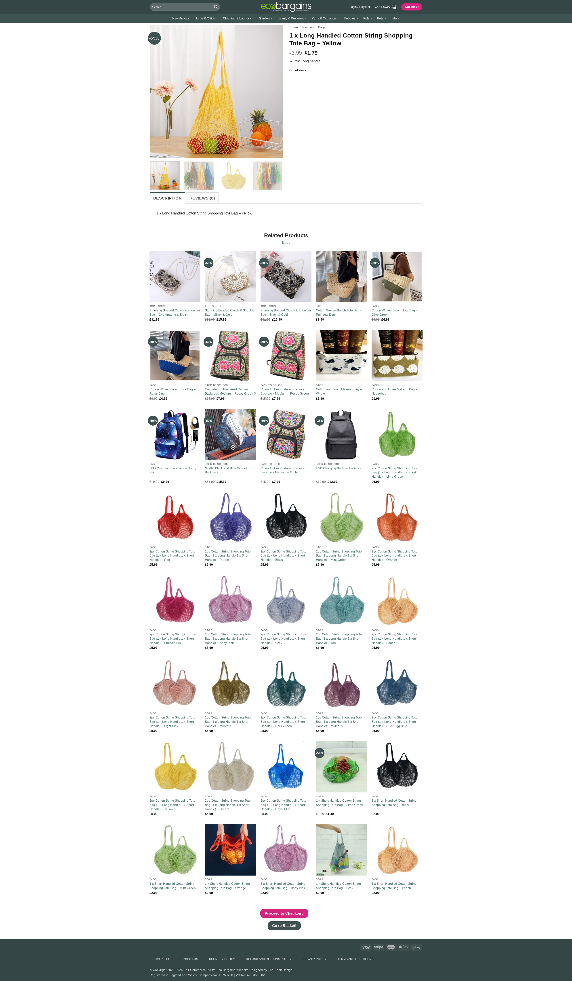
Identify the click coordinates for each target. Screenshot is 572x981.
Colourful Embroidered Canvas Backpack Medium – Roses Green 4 (286, 391)
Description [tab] (167, 198)
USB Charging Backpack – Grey (338, 468)
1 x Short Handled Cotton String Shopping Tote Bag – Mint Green (172, 886)
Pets (380, 18)
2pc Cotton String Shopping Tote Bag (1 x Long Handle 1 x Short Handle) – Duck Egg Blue (394, 721)
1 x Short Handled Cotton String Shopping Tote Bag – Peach (394, 886)
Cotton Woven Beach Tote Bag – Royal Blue (172, 391)
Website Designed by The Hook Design (264, 970)
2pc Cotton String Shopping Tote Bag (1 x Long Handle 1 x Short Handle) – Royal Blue (283, 805)
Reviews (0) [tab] (202, 198)
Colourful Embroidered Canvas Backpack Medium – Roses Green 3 (230, 391)
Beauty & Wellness (291, 18)
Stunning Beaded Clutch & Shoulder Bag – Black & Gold (286, 312)
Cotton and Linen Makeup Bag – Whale (339, 391)
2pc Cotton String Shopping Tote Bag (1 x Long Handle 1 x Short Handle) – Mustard (228, 721)
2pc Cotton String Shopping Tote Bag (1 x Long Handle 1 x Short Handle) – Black (283, 555)
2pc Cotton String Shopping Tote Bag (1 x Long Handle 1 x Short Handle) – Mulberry (339, 721)
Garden (264, 18)
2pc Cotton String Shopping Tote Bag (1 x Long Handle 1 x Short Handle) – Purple (228, 555)
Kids (366, 18)
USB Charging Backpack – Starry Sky (172, 470)
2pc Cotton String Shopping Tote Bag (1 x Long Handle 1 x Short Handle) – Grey (283, 638)
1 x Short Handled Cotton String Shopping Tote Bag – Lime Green (339, 803)
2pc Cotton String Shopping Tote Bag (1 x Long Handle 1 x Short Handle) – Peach (394, 638)
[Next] (274, 91)
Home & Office (205, 18)
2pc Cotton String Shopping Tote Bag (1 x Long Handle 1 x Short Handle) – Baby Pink (228, 638)
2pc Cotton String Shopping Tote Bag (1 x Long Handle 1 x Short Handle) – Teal (339, 638)
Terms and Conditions (355, 959)
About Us (190, 959)
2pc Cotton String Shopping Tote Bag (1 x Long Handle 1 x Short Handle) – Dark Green (283, 721)
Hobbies (349, 18)
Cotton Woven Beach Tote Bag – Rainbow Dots (339, 312)
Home (293, 27)
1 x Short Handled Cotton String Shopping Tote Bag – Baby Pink (283, 886)
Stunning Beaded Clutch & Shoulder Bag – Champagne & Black (174, 312)
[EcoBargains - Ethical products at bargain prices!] (286, 7)
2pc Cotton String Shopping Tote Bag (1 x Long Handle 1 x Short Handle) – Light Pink (172, 721)
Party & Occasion (324, 18)
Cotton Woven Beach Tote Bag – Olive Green (395, 312)
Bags (321, 27)
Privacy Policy (315, 959)
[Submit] (216, 7)
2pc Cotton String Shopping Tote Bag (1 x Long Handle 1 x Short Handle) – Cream (228, 805)
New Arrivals (181, 18)
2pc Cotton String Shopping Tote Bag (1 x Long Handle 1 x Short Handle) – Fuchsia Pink (172, 638)
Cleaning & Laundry (237, 18)
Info (394, 18)
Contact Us (163, 959)
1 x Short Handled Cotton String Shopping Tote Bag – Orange (227, 886)
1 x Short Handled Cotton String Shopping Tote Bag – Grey (338, 886)
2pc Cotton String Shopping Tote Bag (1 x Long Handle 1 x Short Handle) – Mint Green (339, 555)
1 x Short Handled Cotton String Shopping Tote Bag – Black (394, 803)
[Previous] (158, 91)
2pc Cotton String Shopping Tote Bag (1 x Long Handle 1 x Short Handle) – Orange (394, 555)
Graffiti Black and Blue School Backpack (226, 470)
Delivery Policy (222, 959)
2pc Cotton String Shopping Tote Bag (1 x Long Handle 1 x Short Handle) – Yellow (172, 805)
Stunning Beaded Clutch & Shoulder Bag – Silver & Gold (230, 312)
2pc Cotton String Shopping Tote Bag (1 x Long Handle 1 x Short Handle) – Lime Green (394, 472)
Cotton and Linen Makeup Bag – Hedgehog (394, 391)
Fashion (308, 27)
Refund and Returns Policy (268, 959)
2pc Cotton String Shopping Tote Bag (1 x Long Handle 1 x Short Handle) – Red (172, 555)
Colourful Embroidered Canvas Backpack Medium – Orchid (282, 470)
